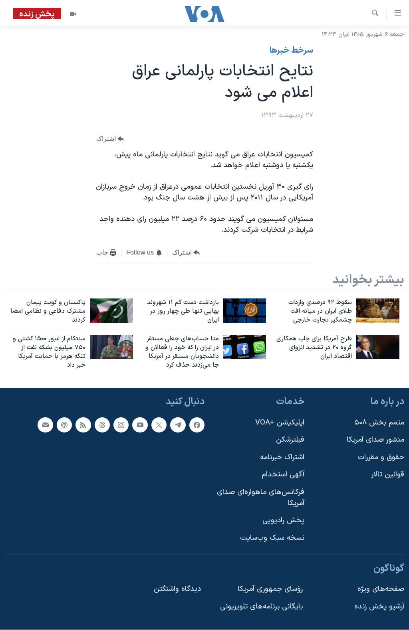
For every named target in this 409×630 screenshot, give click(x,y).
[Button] (110, 139)
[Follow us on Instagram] (121, 425)
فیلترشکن (290, 440)
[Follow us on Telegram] (177, 425)
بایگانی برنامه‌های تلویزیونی (261, 606)
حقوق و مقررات (381, 457)
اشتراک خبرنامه (282, 457)
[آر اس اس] (83, 425)
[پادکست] (64, 425)
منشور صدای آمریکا (375, 440)
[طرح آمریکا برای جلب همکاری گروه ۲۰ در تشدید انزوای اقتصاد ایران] (377, 347)
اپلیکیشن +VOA (279, 422)
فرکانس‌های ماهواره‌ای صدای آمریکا (260, 498)
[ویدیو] (73, 14)
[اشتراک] (45, 425)
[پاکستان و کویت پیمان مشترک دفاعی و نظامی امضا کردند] (111, 310)
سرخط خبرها (291, 50)
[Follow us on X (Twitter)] (159, 425)
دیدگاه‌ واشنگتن (177, 589)
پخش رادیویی (283, 520)
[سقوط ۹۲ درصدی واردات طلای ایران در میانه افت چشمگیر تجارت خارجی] (377, 310)
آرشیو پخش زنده (379, 606)
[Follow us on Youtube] (139, 425)
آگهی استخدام (283, 475)
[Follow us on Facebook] (196, 425)
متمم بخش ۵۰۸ (379, 422)
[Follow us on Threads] (102, 425)
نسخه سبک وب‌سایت (272, 538)
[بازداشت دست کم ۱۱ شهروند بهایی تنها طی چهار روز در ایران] (244, 310)
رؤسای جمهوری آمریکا (270, 589)
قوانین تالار (387, 475)
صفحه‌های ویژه (380, 589)
